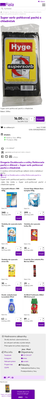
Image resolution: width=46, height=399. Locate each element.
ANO (20, 397)
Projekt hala (8, 365)
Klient (42, 1)
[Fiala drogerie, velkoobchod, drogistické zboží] (1, 12)
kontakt (25, 361)
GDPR (6, 368)
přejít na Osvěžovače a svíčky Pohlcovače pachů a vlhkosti (20, 176)
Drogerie (6, 12)
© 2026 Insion (42, 379)
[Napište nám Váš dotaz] (5, 378)
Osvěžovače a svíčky (16, 12)
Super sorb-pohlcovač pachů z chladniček (13, 14)
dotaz (25, 358)
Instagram (7, 358)
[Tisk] (13, 378)
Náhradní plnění (10, 361)
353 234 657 (27, 355)
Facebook (7, 355)
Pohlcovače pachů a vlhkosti (32, 12)
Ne (26, 397)
